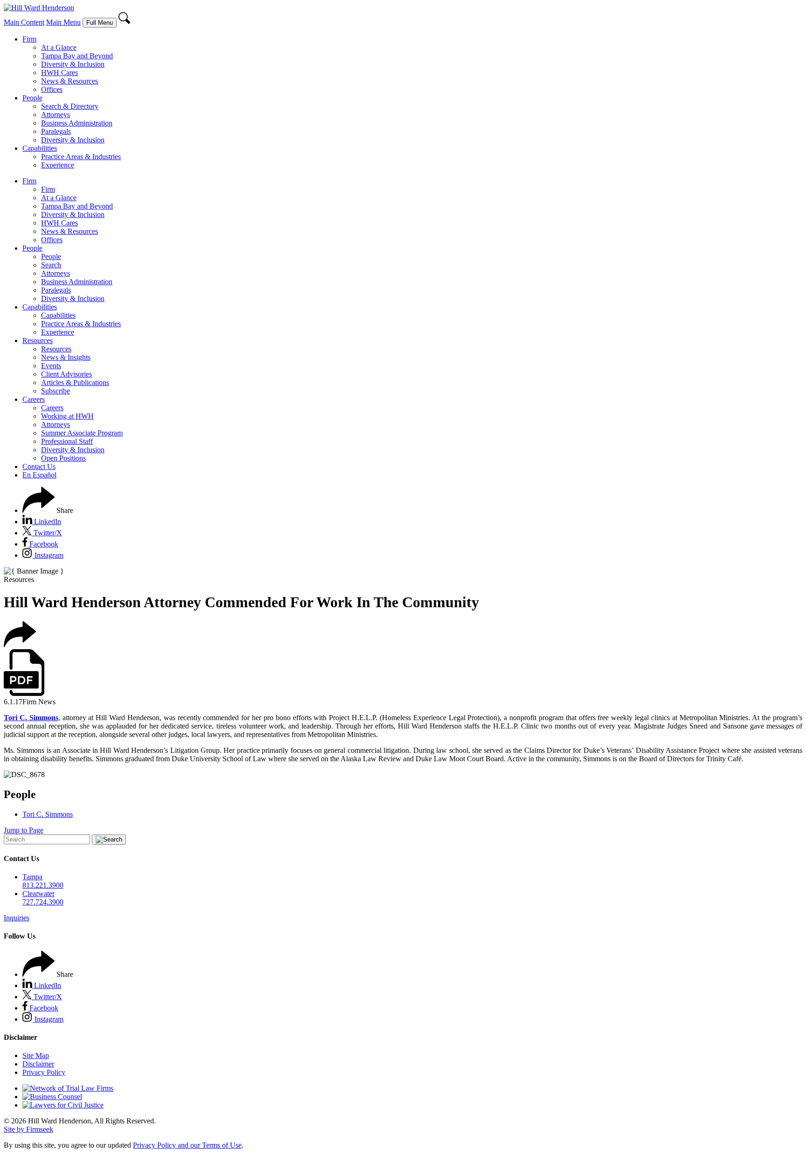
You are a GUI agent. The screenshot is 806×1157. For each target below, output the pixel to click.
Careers (33, 399)
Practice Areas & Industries (81, 157)
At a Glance (58, 47)
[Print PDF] (24, 693)
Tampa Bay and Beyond (77, 56)
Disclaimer (38, 1064)
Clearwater (38, 894)
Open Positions (63, 458)
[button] (47, 510)
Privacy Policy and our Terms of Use (187, 1145)
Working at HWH (67, 416)
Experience (57, 165)
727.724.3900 (42, 902)
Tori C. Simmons (47, 814)
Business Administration (76, 123)
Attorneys (55, 115)
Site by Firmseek (28, 1129)
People (32, 98)
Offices (52, 89)
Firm (29, 39)
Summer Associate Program (82, 433)
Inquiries (16, 918)
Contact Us (39, 466)
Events (51, 366)
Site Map (35, 1055)
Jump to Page (23, 830)
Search (51, 265)
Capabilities (39, 148)
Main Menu (63, 22)
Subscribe (55, 391)
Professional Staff (67, 441)
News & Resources (69, 81)
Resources (37, 340)
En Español (39, 475)
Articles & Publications (75, 382)
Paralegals (56, 131)
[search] (124, 22)
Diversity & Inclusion (72, 64)
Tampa (32, 877)
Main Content (24, 22)
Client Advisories (66, 374)
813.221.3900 (42, 885)
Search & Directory (69, 106)
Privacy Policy (43, 1072)
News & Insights (65, 357)
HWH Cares (59, 73)
